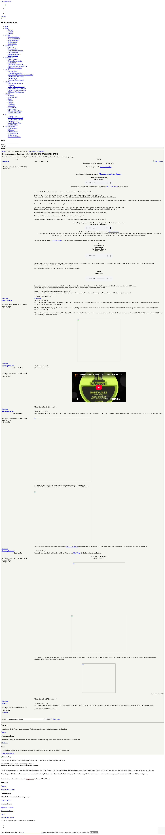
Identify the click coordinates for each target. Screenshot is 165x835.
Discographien (12, 49)
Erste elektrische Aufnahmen (17, 88)
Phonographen (12, 71)
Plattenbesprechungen (15, 68)
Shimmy (10, 102)
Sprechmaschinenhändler (15, 64)
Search (3, 144)
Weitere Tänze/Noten (14, 112)
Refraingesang (12, 42)
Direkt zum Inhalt (6, 1)
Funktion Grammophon (15, 83)
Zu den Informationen (7, 753)
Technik (7, 81)
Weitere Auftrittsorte (14, 137)
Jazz (6, 114)
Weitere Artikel (12, 125)
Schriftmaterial (9, 57)
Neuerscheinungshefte (15, 61)
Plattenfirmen (9, 45)
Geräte (7, 69)
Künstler (7, 35)
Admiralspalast (12, 128)
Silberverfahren (13, 52)
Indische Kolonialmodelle (16, 76)
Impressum (30, 779)
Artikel (10, 32)
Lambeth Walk (12, 109)
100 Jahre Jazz (12, 116)
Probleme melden (6, 800)
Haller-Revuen (12, 135)
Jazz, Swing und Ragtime (36, 151)
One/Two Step (12, 97)
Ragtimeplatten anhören (15, 119)
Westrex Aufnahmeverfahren (17, 90)
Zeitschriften (12, 63)
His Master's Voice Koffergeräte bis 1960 (20, 75)
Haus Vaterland (13, 133)
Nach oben (5, 298)
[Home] (3, 17)
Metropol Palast (13, 131)
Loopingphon (12, 78)
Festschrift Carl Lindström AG (17, 66)
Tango (10, 99)
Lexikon (10, 33)
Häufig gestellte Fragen (8, 789)
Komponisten (12, 44)
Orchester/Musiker (14, 38)
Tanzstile (7, 94)
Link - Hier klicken (105, 167)
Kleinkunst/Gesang (14, 37)
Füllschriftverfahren (14, 54)
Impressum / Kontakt (7, 807)
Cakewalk (11, 95)
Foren (6, 28)
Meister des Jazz (13, 121)
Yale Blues (11, 106)
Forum (10, 30)
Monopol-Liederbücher (15, 111)
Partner (3, 814)
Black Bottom (12, 107)
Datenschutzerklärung (7, 811)
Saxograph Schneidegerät (16, 80)
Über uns (3, 732)
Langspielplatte (13, 56)
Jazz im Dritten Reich (14, 123)
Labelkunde (12, 47)
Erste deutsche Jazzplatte (15, 118)
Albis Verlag (76, 553)
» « (32, 832)
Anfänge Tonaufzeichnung (16, 87)
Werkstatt (11, 85)
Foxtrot (10, 100)
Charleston (11, 104)
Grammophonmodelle (15, 73)
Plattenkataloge (13, 59)
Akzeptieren (94, 832)
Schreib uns (4, 743)
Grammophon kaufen (7, 817)
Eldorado (11, 130)
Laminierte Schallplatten (15, 50)
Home (6, 26)
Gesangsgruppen (13, 40)
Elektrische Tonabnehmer (16, 92)
